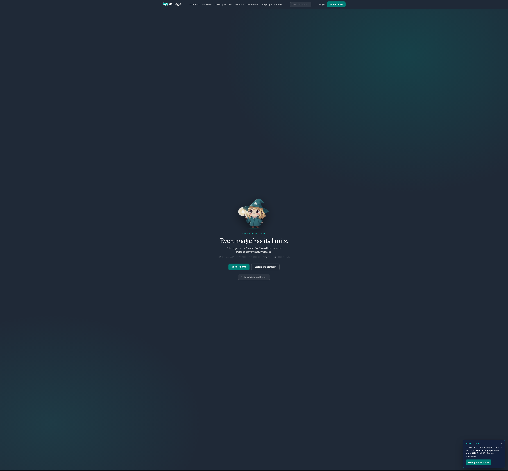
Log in (322, 4)
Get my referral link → (478, 462)
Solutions (206, 4)
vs (230, 4)
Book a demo (336, 4)
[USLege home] (172, 4)
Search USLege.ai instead (255, 277)
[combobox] (300, 4)
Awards (238, 4)
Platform (193, 4)
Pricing (277, 4)
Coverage (220, 4)
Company (265, 4)
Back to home (239, 266)
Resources (251, 4)
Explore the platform (265, 267)
